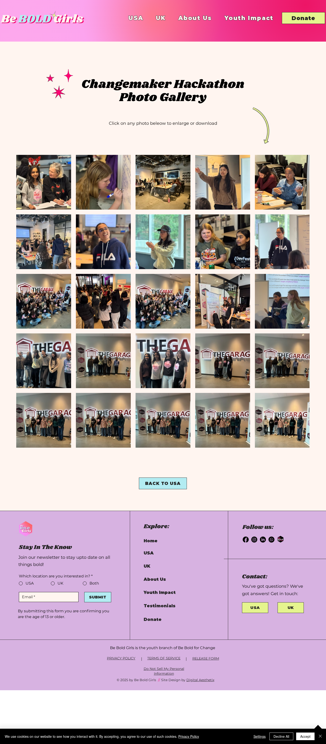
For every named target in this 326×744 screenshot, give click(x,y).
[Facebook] (246, 540)
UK (147, 566)
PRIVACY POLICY (121, 658)
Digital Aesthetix (200, 680)
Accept (305, 736)
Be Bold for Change (196, 648)
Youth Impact (160, 592)
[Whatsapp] (271, 540)
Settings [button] (259, 736)
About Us (155, 579)
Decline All (281, 736)
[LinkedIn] (263, 540)
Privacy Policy (188, 736)
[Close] (320, 736)
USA (149, 553)
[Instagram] (254, 540)
